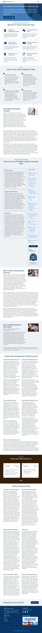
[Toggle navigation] (38, 2)
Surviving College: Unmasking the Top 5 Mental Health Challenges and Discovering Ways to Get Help (33, 207)
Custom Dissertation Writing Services (33, 174)
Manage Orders (33, 263)
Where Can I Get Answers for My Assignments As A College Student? (32, 229)
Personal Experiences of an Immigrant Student (33, 191)
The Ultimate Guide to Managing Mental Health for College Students (33, 216)
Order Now (34, 601)
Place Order (33, 246)
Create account (8, 17)
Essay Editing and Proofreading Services (33, 236)
